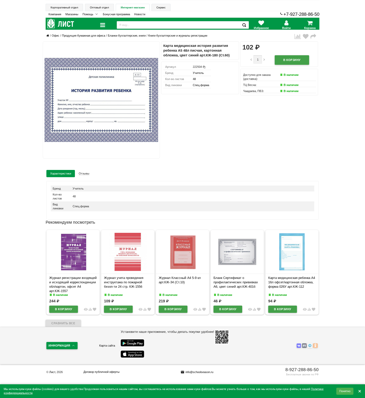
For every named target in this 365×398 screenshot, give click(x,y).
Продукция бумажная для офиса (83, 35)
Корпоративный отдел (64, 7)
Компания (54, 14)
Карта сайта (107, 345)
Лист (52, 372)
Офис (55, 35)
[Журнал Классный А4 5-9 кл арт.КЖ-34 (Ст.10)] (131, 269)
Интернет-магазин (133, 7)
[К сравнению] (298, 36)
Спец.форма (201, 85)
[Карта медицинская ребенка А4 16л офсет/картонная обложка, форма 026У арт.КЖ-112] (240, 269)
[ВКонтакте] (299, 346)
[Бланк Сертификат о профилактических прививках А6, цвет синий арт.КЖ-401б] (185, 269)
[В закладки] (306, 36)
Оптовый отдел (99, 7)
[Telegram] (310, 346)
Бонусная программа (116, 14)
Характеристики (60, 173)
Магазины (71, 14)
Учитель (198, 72)
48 (194, 79)
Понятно (345, 391)
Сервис (161, 7)
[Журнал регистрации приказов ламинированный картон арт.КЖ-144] (295, 269)
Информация (59, 345)
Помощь (88, 14)
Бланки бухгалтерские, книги (127, 35)
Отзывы (84, 173)
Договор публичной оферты (101, 371)
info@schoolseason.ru (197, 372)
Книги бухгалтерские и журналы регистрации (177, 35)
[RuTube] (305, 346)
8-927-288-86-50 (302, 369)
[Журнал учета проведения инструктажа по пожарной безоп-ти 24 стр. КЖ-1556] (76, 269)
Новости (139, 14)
